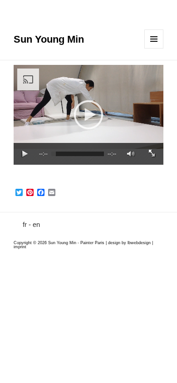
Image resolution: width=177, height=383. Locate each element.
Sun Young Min (49, 39)
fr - (27, 224)
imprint (20, 247)
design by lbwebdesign (129, 243)
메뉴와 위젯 (153, 39)
